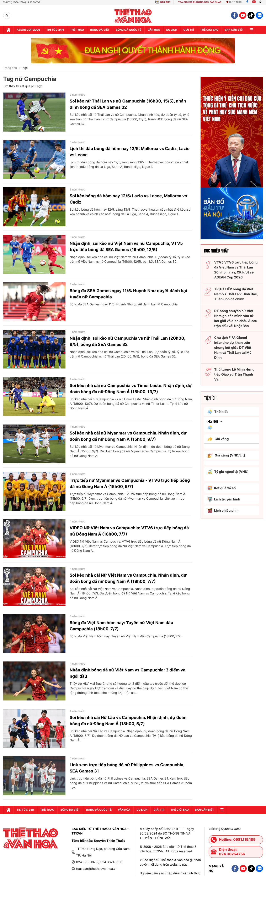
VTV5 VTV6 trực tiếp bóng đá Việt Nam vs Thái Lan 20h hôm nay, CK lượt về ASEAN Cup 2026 (236, 269)
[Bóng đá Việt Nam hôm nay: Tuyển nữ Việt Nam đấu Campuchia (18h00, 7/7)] (34, 633)
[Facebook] (247, 2)
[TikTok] (261, 2)
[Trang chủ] (8, 30)
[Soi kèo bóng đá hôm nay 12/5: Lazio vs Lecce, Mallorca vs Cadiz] (34, 206)
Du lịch (171, 30)
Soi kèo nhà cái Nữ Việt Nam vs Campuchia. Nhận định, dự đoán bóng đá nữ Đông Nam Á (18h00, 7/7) (128, 578)
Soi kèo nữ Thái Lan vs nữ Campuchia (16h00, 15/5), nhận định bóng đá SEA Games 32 (128, 104)
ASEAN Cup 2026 (28, 30)
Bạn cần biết (234, 30)
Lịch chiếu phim (227, 510)
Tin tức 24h (55, 30)
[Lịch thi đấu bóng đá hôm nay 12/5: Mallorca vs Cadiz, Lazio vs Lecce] (34, 159)
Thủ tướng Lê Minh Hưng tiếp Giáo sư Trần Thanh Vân (234, 374)
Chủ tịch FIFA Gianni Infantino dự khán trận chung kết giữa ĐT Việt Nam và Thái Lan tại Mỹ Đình (232, 348)
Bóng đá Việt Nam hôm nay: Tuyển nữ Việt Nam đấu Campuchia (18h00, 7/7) (121, 625)
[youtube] (242, 15)
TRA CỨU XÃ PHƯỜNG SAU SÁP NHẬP (199, 2)
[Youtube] (254, 2)
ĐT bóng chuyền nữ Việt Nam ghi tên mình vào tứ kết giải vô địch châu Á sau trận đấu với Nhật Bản (235, 318)
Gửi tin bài (235, 2)
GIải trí (188, 30)
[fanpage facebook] (234, 15)
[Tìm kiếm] (6, 15)
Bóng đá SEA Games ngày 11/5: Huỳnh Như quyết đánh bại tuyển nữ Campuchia (128, 293)
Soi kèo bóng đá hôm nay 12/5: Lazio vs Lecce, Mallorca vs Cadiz (128, 199)
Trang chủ (10, 68)
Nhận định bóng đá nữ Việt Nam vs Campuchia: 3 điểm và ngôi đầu (127, 673)
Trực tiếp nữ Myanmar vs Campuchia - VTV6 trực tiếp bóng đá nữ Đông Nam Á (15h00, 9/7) (130, 483)
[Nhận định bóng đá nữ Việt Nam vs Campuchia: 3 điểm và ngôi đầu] (34, 680)
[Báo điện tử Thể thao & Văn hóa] (133, 15)
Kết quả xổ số (225, 488)
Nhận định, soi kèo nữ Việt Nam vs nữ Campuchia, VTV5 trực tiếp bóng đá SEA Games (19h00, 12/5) (126, 246)
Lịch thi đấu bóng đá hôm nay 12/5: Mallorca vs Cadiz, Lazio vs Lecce (130, 151)
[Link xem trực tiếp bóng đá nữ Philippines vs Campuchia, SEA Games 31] (34, 775)
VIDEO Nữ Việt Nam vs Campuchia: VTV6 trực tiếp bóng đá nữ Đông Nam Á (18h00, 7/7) (129, 531)
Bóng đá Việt (100, 30)
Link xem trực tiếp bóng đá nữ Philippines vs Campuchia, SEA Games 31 (127, 768)
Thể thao (77, 30)
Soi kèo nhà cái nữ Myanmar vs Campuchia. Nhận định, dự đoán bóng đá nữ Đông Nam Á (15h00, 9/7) (128, 436)
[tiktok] (251, 15)
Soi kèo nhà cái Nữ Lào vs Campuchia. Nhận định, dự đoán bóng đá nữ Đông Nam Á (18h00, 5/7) (128, 720)
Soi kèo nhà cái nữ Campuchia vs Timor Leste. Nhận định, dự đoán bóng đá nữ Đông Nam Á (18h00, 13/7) (131, 388)
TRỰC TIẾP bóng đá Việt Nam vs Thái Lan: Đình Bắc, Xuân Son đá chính (236, 294)
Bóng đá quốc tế (128, 30)
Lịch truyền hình (227, 499)
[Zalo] (259, 15)
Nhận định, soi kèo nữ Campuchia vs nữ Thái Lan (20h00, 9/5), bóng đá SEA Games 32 (127, 341)
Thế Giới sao (209, 30)
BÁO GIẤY (165, 2)
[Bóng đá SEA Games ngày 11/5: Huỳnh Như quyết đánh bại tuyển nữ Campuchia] (34, 301)
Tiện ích (210, 398)
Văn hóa (154, 30)
